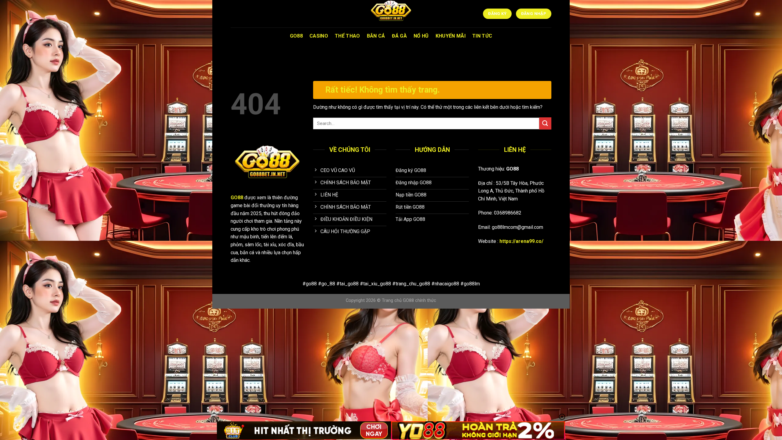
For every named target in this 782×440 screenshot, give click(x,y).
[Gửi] (545, 123)
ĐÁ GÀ (399, 36)
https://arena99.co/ (521, 241)
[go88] (391, 14)
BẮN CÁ (376, 36)
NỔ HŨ (421, 36)
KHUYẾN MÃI (451, 36)
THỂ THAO (347, 36)
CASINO (318, 36)
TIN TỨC (482, 36)
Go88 (296, 36)
